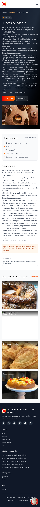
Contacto (4, 489)
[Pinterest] (31, 423)
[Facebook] (3, 423)
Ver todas (34, 276)
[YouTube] (14, 423)
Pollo (3, 433)
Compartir (22, 98)
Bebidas (4, 436)
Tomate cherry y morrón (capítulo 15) (14, 458)
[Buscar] (34, 4)
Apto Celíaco (6, 439)
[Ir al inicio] (4, 4)
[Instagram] (9, 423)
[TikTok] (25, 423)
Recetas (4, 13)
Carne (3, 446)
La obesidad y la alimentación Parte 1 (14, 461)
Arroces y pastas (7, 443)
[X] (20, 423)
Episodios (5, 477)
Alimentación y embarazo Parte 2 (12, 464)
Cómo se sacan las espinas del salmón (14, 455)
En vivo (4, 480)
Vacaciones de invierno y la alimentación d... (16, 467)
